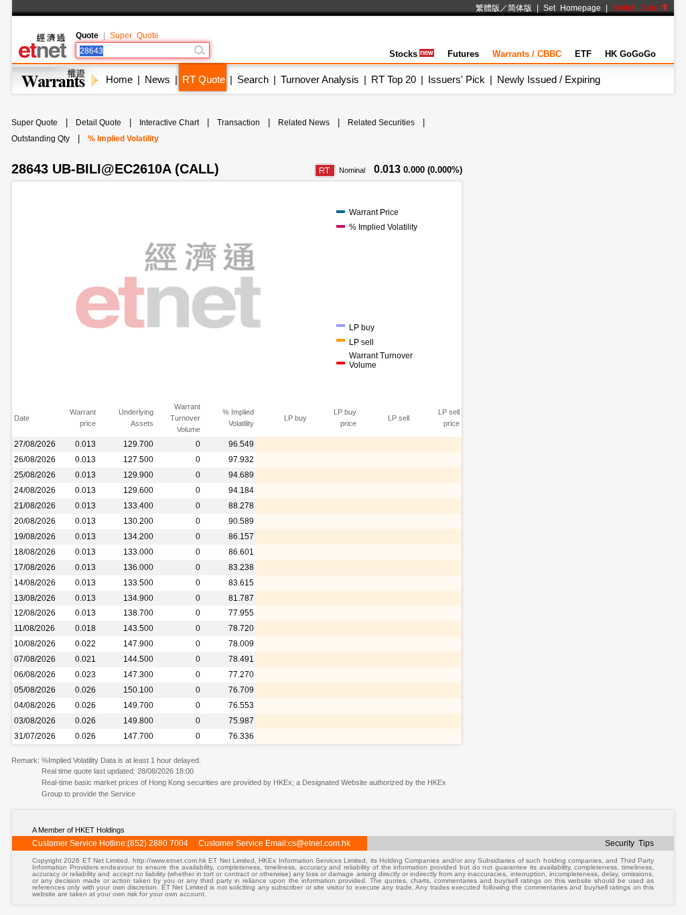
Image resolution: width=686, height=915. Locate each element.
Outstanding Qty (40, 138)
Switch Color (636, 8)
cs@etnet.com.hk (319, 843)
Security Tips (629, 843)
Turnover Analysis (320, 79)
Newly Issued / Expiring (548, 79)
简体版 (520, 8)
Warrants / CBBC (526, 54)
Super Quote (134, 35)
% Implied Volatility (123, 138)
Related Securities (381, 122)
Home (119, 79)
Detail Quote (98, 122)
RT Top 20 (393, 79)
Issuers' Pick (456, 79)
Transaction (238, 122)
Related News (304, 122)
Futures (463, 54)
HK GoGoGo (630, 54)
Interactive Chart (169, 122)
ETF (583, 54)
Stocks (403, 54)
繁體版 (488, 8)
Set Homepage (572, 8)
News (157, 79)
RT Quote (203, 79)
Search (253, 79)
